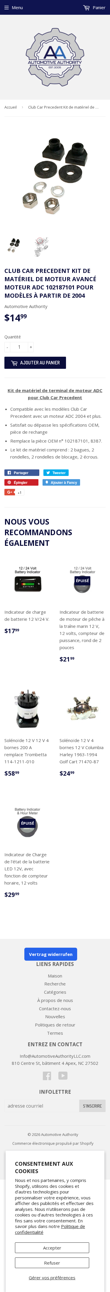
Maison (55, 976)
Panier (99, 7)
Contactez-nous (55, 1008)
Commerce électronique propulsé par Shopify (53, 1143)
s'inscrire (92, 1105)
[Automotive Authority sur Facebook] (47, 1077)
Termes (55, 1033)
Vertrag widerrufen (50, 954)
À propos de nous (55, 1000)
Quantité (12, 337)
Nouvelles (55, 1016)
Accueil (10, 107)
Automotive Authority (59, 1134)
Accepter (52, 1248)
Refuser (52, 1263)
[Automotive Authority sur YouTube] (63, 1077)
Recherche (55, 984)
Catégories (55, 992)
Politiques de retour (55, 1025)
